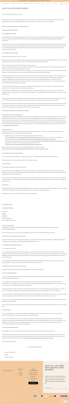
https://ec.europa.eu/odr (9, 229)
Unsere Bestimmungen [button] (33, 370)
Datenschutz (33, 376)
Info (20, 371)
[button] (13, 4)
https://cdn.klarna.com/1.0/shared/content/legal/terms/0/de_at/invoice (49, 141)
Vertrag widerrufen (33, 383)
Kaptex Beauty (6, 400)
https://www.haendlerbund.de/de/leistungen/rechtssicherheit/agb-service (37, 338)
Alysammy (19, 400)
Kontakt (20, 375)
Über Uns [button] (20, 369)
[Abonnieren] (65, 388)
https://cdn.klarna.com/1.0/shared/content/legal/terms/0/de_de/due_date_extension (36, 139)
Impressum (33, 380)
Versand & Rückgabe (33, 372)
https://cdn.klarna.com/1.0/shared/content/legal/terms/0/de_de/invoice (23, 137)
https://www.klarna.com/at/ (42, 149)
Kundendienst (20, 373)
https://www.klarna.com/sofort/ (11, 125)
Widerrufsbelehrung (33, 378)
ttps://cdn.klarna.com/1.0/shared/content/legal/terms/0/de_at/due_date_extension (24, 144)
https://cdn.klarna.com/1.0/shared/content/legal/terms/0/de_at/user (19, 149)
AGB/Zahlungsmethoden (33, 374)
